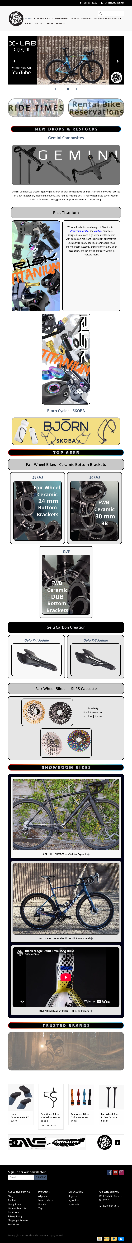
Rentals (39, 23)
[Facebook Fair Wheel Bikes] (109, 1172)
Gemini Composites (66, 137)
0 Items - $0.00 (90, 2)
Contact (12, 1200)
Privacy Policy (15, 1216)
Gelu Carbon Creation (66, 627)
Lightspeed (57, 1235)
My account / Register (114, 2)
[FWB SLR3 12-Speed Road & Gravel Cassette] (47, 712)
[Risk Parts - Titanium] (66, 359)
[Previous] (14, 61)
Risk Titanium (66, 212)
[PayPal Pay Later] (113, 1238)
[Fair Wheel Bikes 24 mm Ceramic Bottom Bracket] (37, 511)
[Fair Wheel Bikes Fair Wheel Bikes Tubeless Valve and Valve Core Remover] (81, 1097)
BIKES (28, 23)
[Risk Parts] (36, 265)
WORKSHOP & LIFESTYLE (107, 18)
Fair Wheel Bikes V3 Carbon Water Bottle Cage (50, 1116)
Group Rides (14, 1204)
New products (45, 1200)
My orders (73, 1200)
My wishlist (74, 1204)
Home (28, 18)
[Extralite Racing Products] (27, 1142)
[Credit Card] (99, 1238)
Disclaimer (13, 1224)
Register (72, 1196)
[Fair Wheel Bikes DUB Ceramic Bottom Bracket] (66, 585)
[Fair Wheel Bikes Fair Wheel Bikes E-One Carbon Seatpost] (111, 1097)
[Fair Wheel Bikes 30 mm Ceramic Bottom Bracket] (94, 511)
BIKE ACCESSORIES (81, 18)
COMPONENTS (60, 18)
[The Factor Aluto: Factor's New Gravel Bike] (66, 899)
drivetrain (75, 230)
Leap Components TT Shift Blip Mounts (20, 1116)
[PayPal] (106, 1238)
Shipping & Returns (18, 1220)
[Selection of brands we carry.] (66, 1051)
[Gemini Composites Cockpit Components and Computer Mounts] (66, 165)
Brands (60, 23)
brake (85, 230)
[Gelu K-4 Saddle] (36, 659)
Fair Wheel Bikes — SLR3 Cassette (66, 688)
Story (11, 1196)
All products (44, 1196)
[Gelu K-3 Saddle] (95, 659)
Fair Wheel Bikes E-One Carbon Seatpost (110, 1116)
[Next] (117, 61)
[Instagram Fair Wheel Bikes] (121, 1172)
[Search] (100, 13)
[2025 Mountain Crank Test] (66, 60)
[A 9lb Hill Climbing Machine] (66, 814)
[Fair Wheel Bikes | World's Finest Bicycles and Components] (16, 18)
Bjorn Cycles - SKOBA (66, 410)
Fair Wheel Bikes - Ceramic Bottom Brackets (66, 464)
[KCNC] (104, 1142)
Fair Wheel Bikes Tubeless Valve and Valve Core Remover (80, 1116)
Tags (40, 1208)
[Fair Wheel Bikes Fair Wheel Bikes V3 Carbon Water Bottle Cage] (51, 1097)
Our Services (42, 18)
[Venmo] (120, 1238)
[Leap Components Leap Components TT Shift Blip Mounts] (20, 1097)
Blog (50, 23)
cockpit (98, 230)
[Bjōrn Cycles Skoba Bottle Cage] (66, 431)
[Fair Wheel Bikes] (66, 1142)
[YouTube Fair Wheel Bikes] (115, 1172)
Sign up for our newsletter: (27, 1172)
